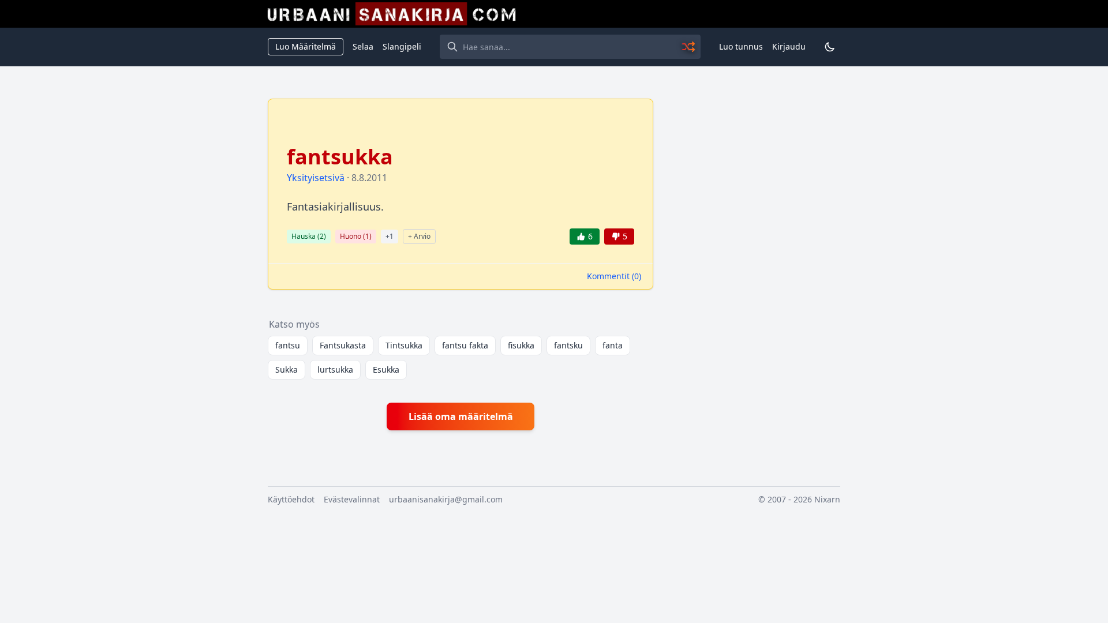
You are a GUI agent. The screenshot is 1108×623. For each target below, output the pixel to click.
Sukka (286, 369)
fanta (612, 345)
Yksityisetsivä (316, 177)
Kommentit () (614, 276)
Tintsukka (403, 345)
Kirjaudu (789, 46)
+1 (389, 236)
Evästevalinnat (352, 499)
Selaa (363, 46)
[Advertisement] (753, 272)
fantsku (568, 345)
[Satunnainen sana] (689, 47)
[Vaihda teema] (829, 46)
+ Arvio (419, 236)
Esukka (386, 369)
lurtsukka (335, 369)
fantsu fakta (465, 345)
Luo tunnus (741, 46)
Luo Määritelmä (305, 46)
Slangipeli (402, 46)
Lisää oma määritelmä (461, 416)
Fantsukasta (343, 345)
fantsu (287, 345)
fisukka (521, 345)
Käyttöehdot (291, 499)
